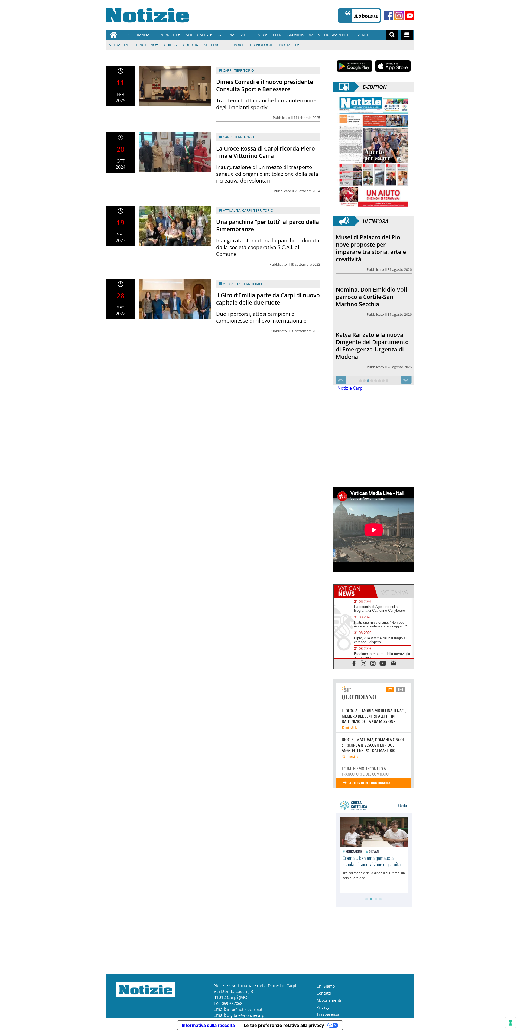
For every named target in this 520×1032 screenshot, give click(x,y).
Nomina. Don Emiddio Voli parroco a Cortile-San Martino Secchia (371, 297)
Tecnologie (261, 44)
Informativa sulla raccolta (208, 1025)
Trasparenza (328, 1014)
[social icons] (354, 663)
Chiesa (170, 44)
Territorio (145, 44)
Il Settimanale (139, 34)
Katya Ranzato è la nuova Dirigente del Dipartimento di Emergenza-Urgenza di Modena (372, 345)
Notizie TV (289, 44)
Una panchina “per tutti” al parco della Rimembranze (267, 225)
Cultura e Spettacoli (204, 44)
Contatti (324, 993)
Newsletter (269, 34)
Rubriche (169, 34)
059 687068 (232, 1003)
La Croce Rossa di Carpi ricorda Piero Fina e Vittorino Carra (265, 152)
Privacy (323, 1007)
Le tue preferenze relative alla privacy (284, 1025)
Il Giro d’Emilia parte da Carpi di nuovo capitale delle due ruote (268, 298)
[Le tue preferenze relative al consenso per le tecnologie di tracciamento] (510, 1022)
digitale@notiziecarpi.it (248, 1015)
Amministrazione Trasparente (318, 34)
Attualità (118, 44)
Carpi (228, 70)
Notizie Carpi (350, 388)
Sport (237, 44)
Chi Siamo (326, 986)
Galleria (226, 34)
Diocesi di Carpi (282, 985)
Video (246, 34)
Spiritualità (198, 34)
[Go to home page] (113, 35)
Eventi (361, 34)
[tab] (354, 591)
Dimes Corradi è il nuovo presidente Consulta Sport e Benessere (264, 85)
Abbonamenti (329, 1000)
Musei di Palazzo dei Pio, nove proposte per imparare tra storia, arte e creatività (371, 248)
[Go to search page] (392, 35)
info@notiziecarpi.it (244, 1009)
